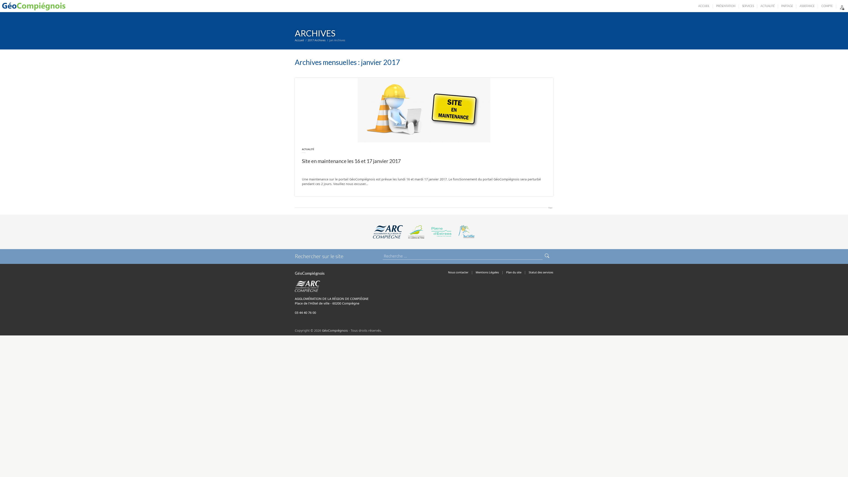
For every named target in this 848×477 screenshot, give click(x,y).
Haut (550, 207)
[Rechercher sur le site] (547, 256)
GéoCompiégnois (335, 330)
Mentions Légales (487, 272)
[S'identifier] (842, 7)
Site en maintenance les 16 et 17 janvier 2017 (351, 161)
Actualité (308, 149)
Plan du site (513, 272)
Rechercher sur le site (319, 256)
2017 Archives (317, 40)
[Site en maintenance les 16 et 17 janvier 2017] (424, 110)
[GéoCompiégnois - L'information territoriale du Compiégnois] (35, 6)
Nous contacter (458, 272)
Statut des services (541, 272)
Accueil (299, 40)
